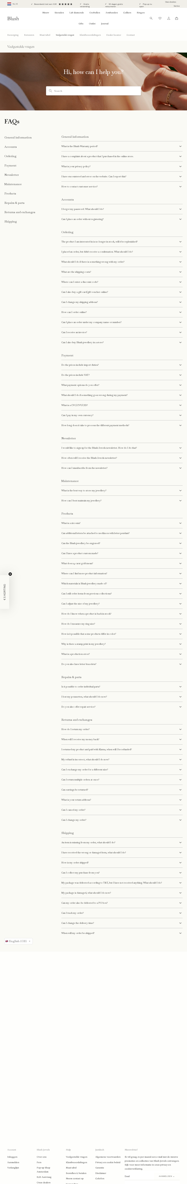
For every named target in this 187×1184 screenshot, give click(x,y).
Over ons (42, 1157)
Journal (104, 23)
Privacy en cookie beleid (107, 1162)
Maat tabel (45, 35)
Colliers (127, 12)
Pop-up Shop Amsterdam (43, 1169)
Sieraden (59, 12)
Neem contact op (75, 1178)
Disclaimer (100, 1173)
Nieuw (45, 12)
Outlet (92, 23)
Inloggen (12, 1157)
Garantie (99, 1167)
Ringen (141, 12)
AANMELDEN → (167, 1176)
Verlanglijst (13, 1167)
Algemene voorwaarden (108, 1157)
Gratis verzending (85, 5)
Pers (39, 1162)
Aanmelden (13, 1162)
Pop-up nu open (145, 5)
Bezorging (13, 35)
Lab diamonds (76, 12)
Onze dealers (170, 2)
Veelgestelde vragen (65, 35)
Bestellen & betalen (76, 1173)
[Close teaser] (10, 574)
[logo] (13, 18)
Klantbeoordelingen (90, 35)
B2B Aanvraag (44, 1177)
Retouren (29, 35)
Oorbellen (94, 12)
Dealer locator (113, 35)
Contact (131, 35)
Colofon (99, 1178)
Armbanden (112, 12)
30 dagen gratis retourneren (114, 5)
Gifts (81, 23)
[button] (4, 592)
